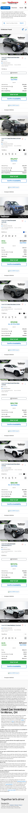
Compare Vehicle (9, 110)
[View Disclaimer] (15, 154)
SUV (13, 721)
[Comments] (25, 154)
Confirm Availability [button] (14, 99)
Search (21, 23)
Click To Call (14, 94)
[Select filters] (23, 29)
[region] (14, 88)
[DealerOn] (5, 803)
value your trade (11, 790)
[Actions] (25, 58)
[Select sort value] (25, 29)
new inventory (9, 784)
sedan (22, 719)
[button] (5, 7)
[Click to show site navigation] (25, 8)
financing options (21, 781)
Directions (14, 7)
